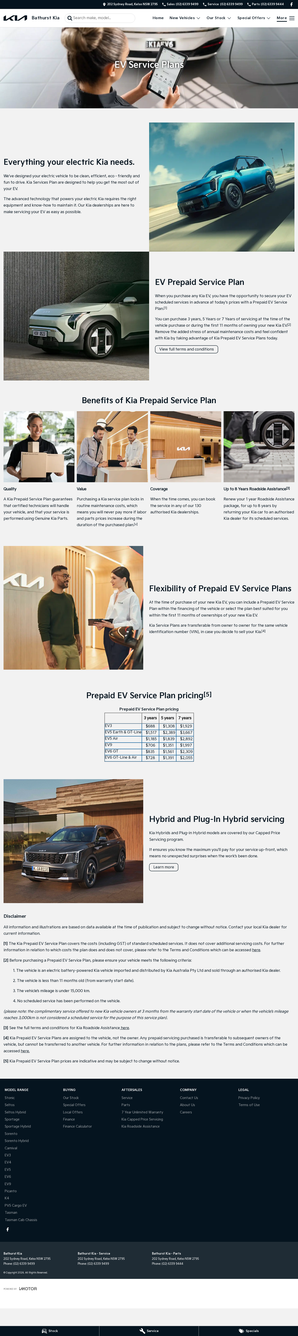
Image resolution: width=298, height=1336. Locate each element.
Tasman (11, 1213)
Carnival (11, 1148)
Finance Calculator (77, 1127)
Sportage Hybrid (18, 1127)
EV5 (8, 1170)
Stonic (10, 1098)
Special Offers (251, 18)
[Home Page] (15, 18)
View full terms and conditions (186, 349)
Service (127, 1098)
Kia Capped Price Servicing (142, 1119)
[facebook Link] (291, 4)
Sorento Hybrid (17, 1141)
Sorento (11, 1134)
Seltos (10, 1105)
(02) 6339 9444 (172, 1264)
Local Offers (73, 1112)
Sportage (12, 1119)
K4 (7, 1198)
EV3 (8, 1155)
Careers (186, 1112)
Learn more (163, 867)
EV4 (8, 1162)
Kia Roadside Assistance (141, 1127)
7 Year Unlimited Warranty (142, 1112)
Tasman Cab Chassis (21, 1220)
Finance (69, 1119)
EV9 (8, 1184)
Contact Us (189, 1098)
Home (158, 18)
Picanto (11, 1191)
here (256, 950)
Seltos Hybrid (15, 1112)
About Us (187, 1105)
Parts (126, 1105)
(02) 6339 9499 (24, 1264)
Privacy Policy (249, 1098)
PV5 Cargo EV (16, 1206)
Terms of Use (249, 1105)
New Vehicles (182, 18)
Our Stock (216, 18)
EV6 (8, 1177)
